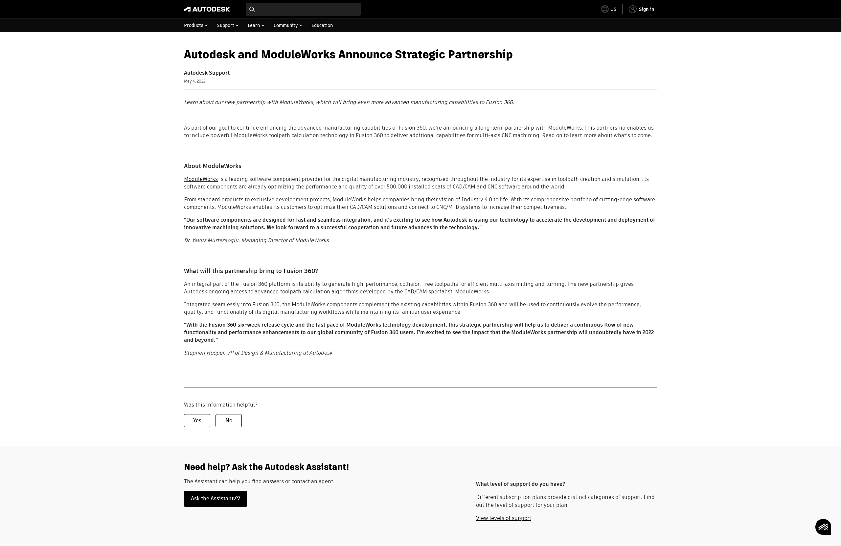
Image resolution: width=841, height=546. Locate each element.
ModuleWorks (201, 179)
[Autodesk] (207, 9)
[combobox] (303, 9)
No (228, 420)
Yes (197, 420)
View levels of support (503, 518)
